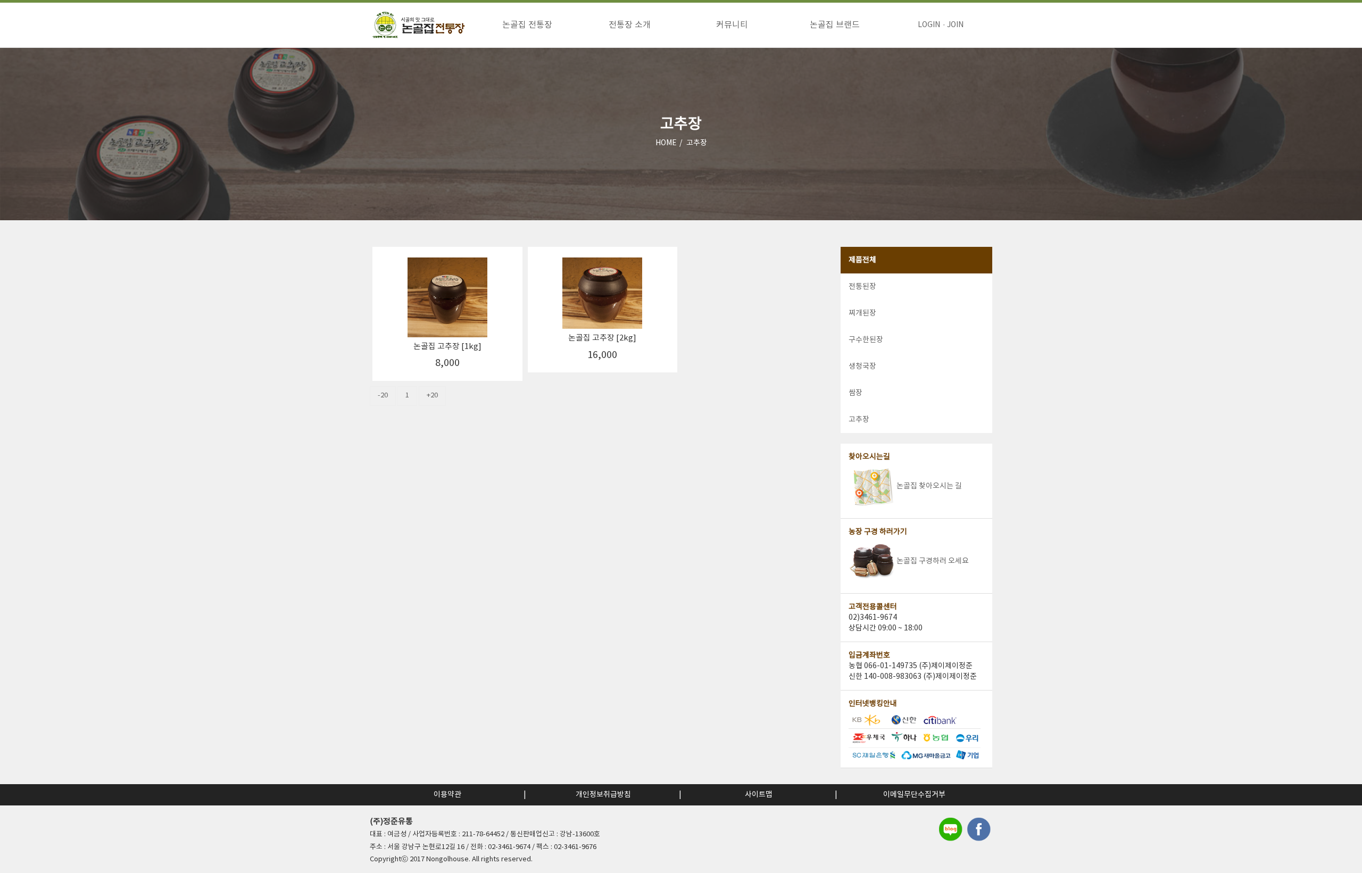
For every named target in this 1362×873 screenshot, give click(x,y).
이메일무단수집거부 (914, 795)
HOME (666, 143)
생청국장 (862, 366)
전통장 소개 (630, 25)
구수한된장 (866, 340)
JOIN (955, 25)
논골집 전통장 (527, 25)
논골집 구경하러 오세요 (932, 561)
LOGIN (929, 25)
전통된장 (862, 286)
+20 (432, 396)
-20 (383, 396)
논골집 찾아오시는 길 (929, 486)
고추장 (696, 143)
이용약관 (447, 795)
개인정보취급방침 (603, 795)
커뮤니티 (732, 25)
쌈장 (855, 393)
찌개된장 (862, 313)
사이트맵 (759, 795)
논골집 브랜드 (835, 25)
